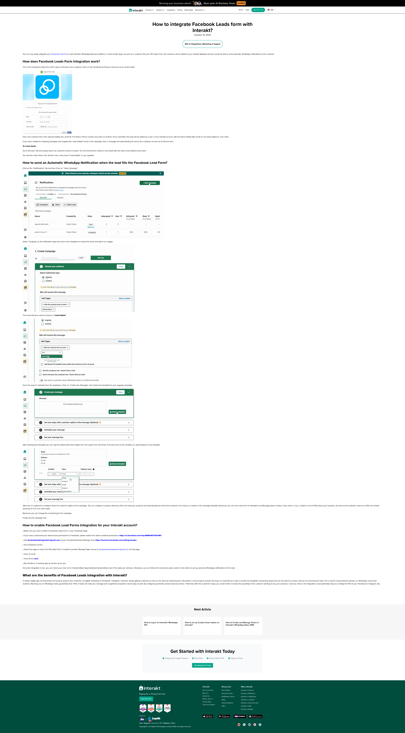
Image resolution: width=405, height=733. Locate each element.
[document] (202, 366)
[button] (227, 342)
